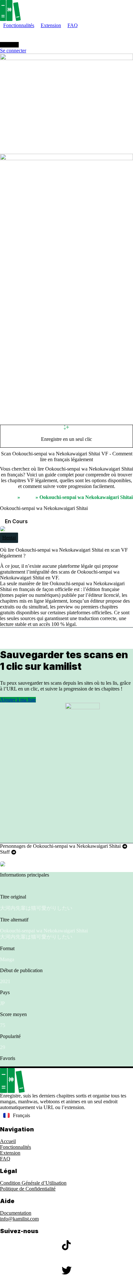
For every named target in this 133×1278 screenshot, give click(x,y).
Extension (10, 1153)
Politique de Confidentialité (28, 1188)
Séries (27, 497)
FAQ (5, 1158)
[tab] (63, 846)
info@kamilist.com (19, 1218)
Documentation (15, 1213)
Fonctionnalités (15, 1147)
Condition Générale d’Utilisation (33, 1183)
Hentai (9, 537)
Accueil (8, 497)
